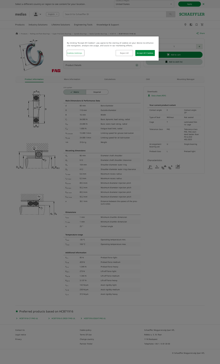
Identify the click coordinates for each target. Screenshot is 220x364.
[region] (111, 48)
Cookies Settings (74, 53)
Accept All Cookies (145, 53)
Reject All (124, 53)
